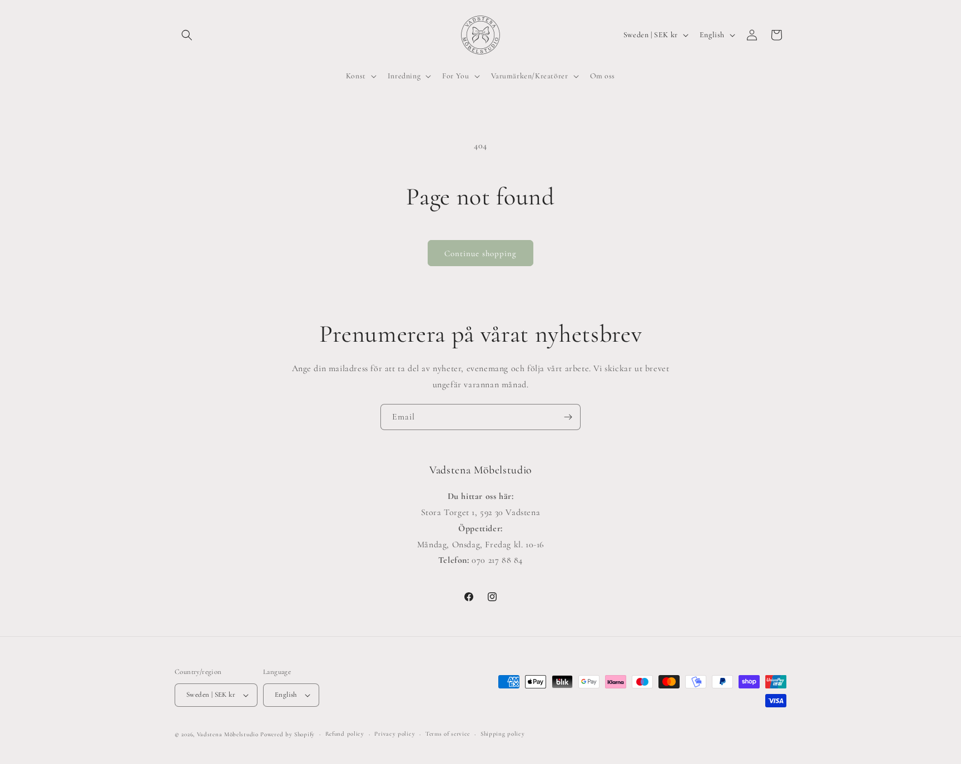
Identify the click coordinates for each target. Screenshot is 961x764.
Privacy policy (394, 733)
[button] (187, 35)
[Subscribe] (568, 417)
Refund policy (344, 733)
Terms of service (447, 733)
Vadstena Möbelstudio (228, 734)
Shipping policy (503, 733)
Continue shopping (480, 253)
